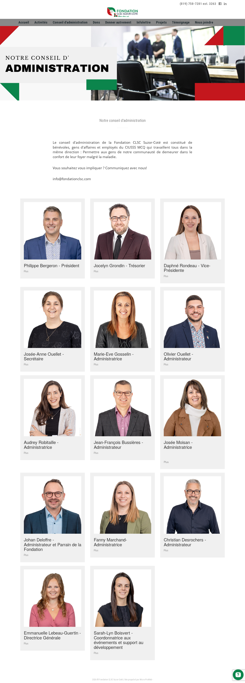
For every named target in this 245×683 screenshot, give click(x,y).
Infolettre (144, 22)
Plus (26, 271)
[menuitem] (24, 22)
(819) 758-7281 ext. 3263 (198, 4)
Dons (96, 22)
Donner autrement (118, 22)
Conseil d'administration (70, 22)
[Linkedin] (225, 3)
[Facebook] (220, 3)
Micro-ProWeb (146, 679)
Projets (161, 22)
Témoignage (181, 22)
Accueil (23, 22)
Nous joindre (204, 22)
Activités (40, 22)
